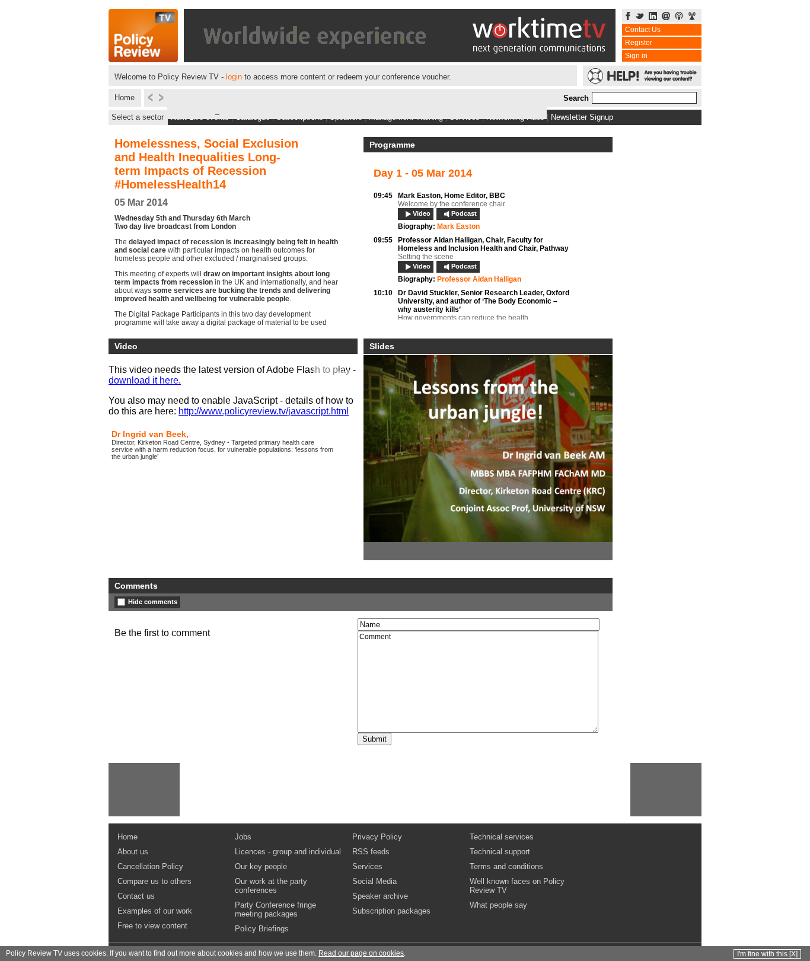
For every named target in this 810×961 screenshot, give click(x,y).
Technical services (502, 836)
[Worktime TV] (400, 59)
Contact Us (643, 29)
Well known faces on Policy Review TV (517, 886)
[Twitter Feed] (639, 17)
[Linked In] (653, 17)
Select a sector (137, 117)
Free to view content (152, 925)
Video (421, 213)
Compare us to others (154, 881)
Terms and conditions (506, 866)
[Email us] (666, 17)
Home (124, 97)
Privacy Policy (377, 836)
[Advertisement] (144, 789)
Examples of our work (154, 910)
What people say (498, 905)
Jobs (243, 836)
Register (638, 43)
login (234, 76)
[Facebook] (628, 17)
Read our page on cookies (361, 953)
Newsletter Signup (582, 117)
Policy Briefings (262, 928)
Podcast (464, 213)
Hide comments (152, 601)
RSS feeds (371, 851)
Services (367, 866)
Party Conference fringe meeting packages (275, 909)
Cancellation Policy (150, 866)
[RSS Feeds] (692, 17)
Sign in (636, 56)
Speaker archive (380, 896)
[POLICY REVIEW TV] (143, 59)
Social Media (374, 881)
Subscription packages (391, 910)
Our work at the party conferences (271, 886)
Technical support (500, 851)
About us (132, 851)
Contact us (136, 896)
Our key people (261, 866)
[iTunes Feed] (679, 17)
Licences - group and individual (288, 851)
